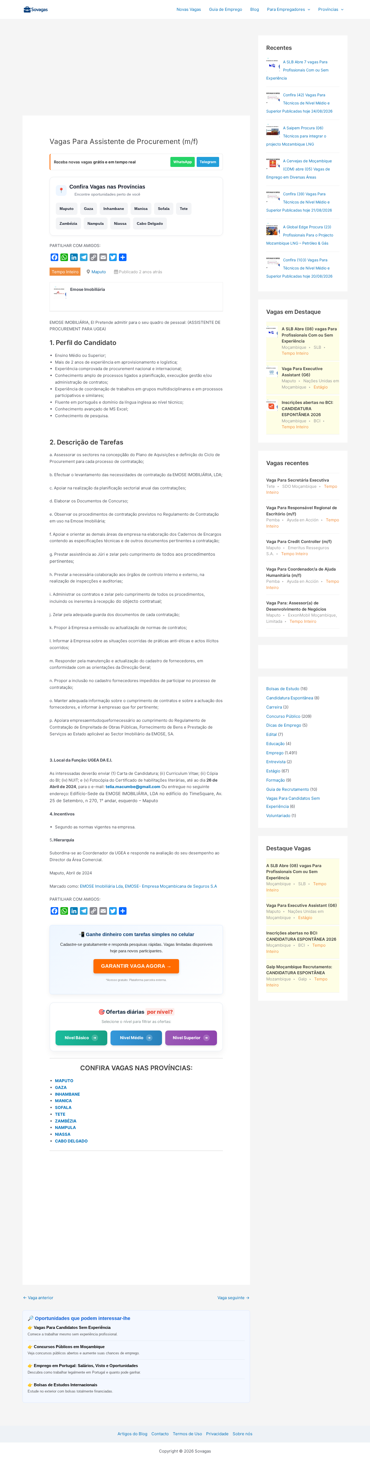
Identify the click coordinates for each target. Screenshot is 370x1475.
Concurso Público (283, 716)
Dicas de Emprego (283, 725)
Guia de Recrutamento (287, 789)
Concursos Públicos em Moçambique (69, 1346)
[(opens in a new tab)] (273, 97)
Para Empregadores (286, 9)
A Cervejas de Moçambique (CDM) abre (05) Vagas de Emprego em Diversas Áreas (299, 169)
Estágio (273, 770)
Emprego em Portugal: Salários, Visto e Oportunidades (86, 1365)
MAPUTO (64, 1080)
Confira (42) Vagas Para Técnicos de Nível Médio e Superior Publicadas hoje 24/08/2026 (299, 103)
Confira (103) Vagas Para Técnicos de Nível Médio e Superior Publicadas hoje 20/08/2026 (299, 268)
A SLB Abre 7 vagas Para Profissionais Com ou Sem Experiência (297, 70)
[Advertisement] (136, 75)
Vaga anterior (38, 1297)
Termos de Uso (187, 1433)
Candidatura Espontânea (289, 697)
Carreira (274, 707)
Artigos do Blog (132, 1433)
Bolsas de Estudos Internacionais (65, 1384)
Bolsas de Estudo (282, 688)
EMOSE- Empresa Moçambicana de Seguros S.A (171, 886)
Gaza (88, 208)
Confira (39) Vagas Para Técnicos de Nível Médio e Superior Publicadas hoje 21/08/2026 (299, 202)
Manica (141, 208)
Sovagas (65, 8)
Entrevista (275, 761)
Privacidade (217, 1433)
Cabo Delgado (150, 223)
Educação (275, 743)
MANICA (63, 1100)
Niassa (120, 223)
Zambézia (68, 223)
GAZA (61, 1087)
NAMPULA (65, 1127)
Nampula (95, 223)
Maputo (67, 208)
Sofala (164, 208)
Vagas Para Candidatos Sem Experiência (72, 1327)
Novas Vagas (189, 9)
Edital (271, 734)
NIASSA (62, 1134)
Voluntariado (278, 815)
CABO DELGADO (71, 1141)
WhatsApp (182, 162)
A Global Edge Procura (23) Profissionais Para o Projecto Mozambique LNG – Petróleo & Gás (299, 235)
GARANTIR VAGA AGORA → (136, 966)
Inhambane (113, 208)
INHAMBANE (67, 1094)
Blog (254, 9)
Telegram (208, 162)
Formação (275, 780)
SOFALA (63, 1107)
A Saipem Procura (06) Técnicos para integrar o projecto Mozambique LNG (296, 136)
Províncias (328, 9)
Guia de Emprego (225, 9)
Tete (184, 208)
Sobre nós (242, 1433)
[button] (307, 9)
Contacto (160, 1433)
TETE (60, 1114)
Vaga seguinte (233, 1297)
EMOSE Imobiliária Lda (101, 886)
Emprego (275, 752)
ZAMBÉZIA (65, 1121)
